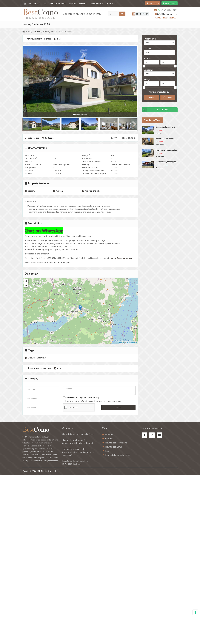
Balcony (31, 190)
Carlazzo (37, 31)
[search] (122, 14)
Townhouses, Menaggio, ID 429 (166, 162)
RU (143, 14)
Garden (59, 190)
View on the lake (92, 190)
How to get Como (113, 446)
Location (147, 48)
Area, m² (147, 79)
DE (137, 14)
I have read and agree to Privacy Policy (82, 397)
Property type (150, 38)
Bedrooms (148, 70)
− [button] (26, 285)
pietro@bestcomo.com (121, 258)
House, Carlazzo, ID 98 (165, 127)
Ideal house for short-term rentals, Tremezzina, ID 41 (165, 139)
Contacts (111, 4)
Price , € (147, 58)
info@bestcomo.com (167, 14)
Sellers (83, 4)
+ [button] (26, 281)
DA (147, 14)
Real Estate (35, 4)
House (46, 31)
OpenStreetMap (132, 342)
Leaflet (121, 342)
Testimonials (96, 4)
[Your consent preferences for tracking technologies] (195, 612)
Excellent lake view (37, 357)
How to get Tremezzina (116, 442)
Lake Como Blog (58, 4)
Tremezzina (169, 17)
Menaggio (159, 168)
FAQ (45, 4)
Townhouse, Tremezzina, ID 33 (166, 150)
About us (109, 434)
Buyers (72, 4)
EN (134, 14)
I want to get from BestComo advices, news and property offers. (93, 401)
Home (28, 31)
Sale (30, 137)
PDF (59, 38)
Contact (109, 438)
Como (158, 17)
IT (140, 14)
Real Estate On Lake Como (117, 455)
